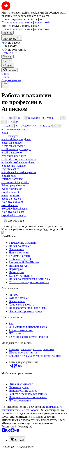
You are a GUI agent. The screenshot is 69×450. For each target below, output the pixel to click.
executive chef (9, 205)
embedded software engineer (18, 162)
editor (4, 132)
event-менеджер (11, 198)
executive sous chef (12, 211)
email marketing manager (16, 149)
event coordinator (11, 188)
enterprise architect (12, 178)
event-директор (10, 195)
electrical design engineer (16, 139)
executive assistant (12, 201)
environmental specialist (15, 182)
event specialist (10, 192)
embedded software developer (18, 159)
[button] (5, 73)
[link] (7, 65)
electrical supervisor (12, 145)
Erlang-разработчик (13, 185)
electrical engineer (11, 142)
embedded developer (13, 155)
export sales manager (13, 215)
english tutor (8, 175)
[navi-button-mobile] (5, 85)
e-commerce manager (13, 129)
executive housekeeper (14, 208)
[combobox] (17, 439)
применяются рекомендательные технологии (32, 408)
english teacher (10, 169)
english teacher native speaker (18, 172)
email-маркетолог (12, 152)
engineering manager (13, 165)
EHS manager (9, 136)
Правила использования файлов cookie (25, 29)
